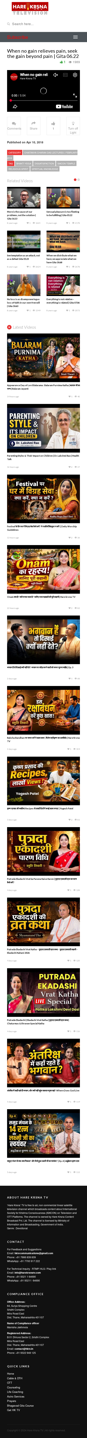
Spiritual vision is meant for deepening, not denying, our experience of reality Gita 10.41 (63, 215)
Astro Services (15, 1309)
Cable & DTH (14, 1291)
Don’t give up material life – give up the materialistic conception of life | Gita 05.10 (23, 215)
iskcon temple (66, 163)
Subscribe (17, 37)
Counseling (13, 1300)
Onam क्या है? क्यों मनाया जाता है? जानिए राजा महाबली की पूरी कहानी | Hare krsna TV (41, 509)
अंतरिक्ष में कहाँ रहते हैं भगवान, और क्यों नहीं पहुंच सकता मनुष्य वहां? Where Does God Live (43, 1003)
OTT (9, 1295)
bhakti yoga (23, 163)
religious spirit (18, 168)
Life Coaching (15, 1304)
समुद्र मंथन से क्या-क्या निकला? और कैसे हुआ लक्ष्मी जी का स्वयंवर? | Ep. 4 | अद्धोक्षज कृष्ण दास (43, 1073)
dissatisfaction (44, 163)
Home (10, 1286)
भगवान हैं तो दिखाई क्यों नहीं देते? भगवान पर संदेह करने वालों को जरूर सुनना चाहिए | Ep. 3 (40, 579)
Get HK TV (13, 1323)
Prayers (11, 1314)
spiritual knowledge (45, 168)
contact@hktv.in (24, 1261)
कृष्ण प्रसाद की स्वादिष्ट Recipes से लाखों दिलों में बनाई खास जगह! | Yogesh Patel (40, 721)
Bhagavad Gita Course (20, 1318)
